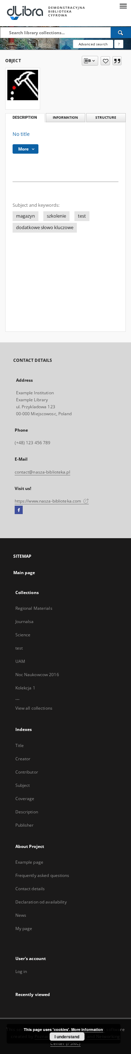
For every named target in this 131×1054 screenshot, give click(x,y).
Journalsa (24, 621)
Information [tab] (65, 117)
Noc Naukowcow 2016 (37, 675)
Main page (24, 573)
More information (87, 1029)
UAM (20, 661)
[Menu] (123, 5)
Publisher (24, 825)
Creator (23, 759)
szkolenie (56, 216)
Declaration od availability (41, 902)
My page (23, 928)
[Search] (121, 32)
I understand (66, 1036)
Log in (21, 971)
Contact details (30, 889)
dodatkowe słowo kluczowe (44, 227)
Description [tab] (25, 117)
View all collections (33, 708)
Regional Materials (33, 608)
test (82, 216)
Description (26, 812)
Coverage (25, 799)
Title (19, 745)
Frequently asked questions (42, 875)
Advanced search (93, 44)
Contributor (26, 772)
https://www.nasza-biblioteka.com (48, 501)
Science (23, 635)
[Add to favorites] (105, 60)
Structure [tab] (105, 117)
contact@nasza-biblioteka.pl (42, 472)
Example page (29, 862)
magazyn (25, 216)
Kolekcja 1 (25, 688)
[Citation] (117, 60)
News (20, 915)
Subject (22, 785)
